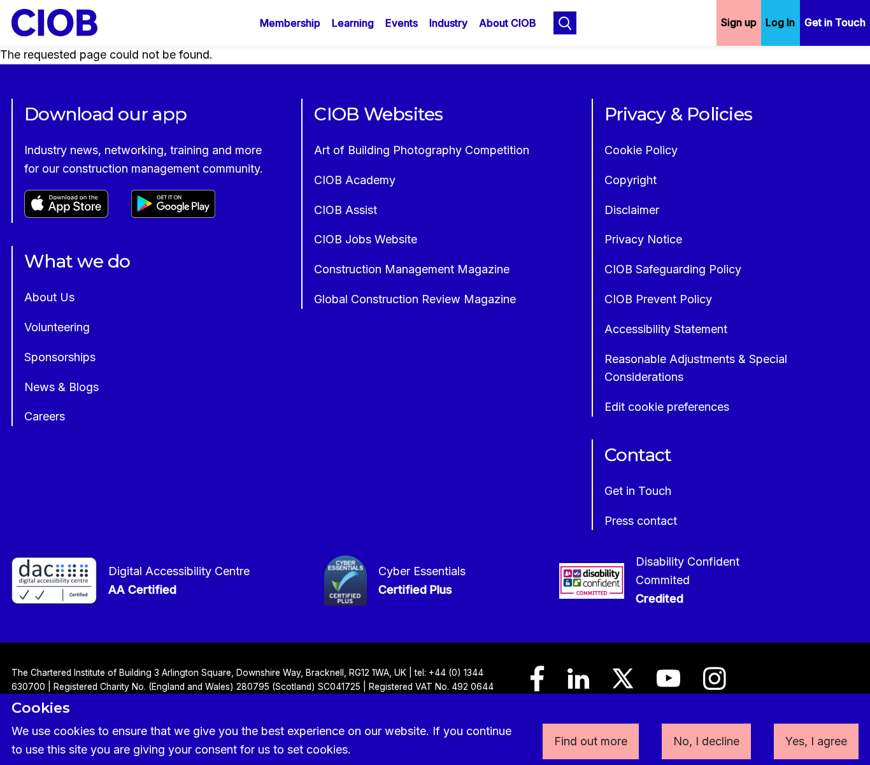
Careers (44, 416)
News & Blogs (61, 387)
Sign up (739, 22)
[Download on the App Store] (66, 213)
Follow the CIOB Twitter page (623, 684)
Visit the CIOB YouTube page (668, 684)
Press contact (640, 520)
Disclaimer (631, 210)
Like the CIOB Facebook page (537, 684)
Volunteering (57, 327)
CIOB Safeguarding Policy (672, 269)
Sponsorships (60, 357)
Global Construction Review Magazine (415, 299)
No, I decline (706, 741)
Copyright (630, 180)
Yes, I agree (816, 741)
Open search (564, 22)
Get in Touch (835, 22)
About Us (49, 297)
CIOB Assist (345, 210)
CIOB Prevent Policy (658, 299)
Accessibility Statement (665, 329)
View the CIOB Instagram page (715, 684)
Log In (780, 22)
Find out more (590, 741)
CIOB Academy (355, 180)
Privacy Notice (643, 239)
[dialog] (435, 729)
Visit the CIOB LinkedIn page (578, 684)
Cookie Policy (641, 150)
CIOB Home (63, 22)
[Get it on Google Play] (173, 213)
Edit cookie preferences (666, 406)
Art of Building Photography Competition (421, 150)
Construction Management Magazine (412, 269)
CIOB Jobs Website (365, 239)
